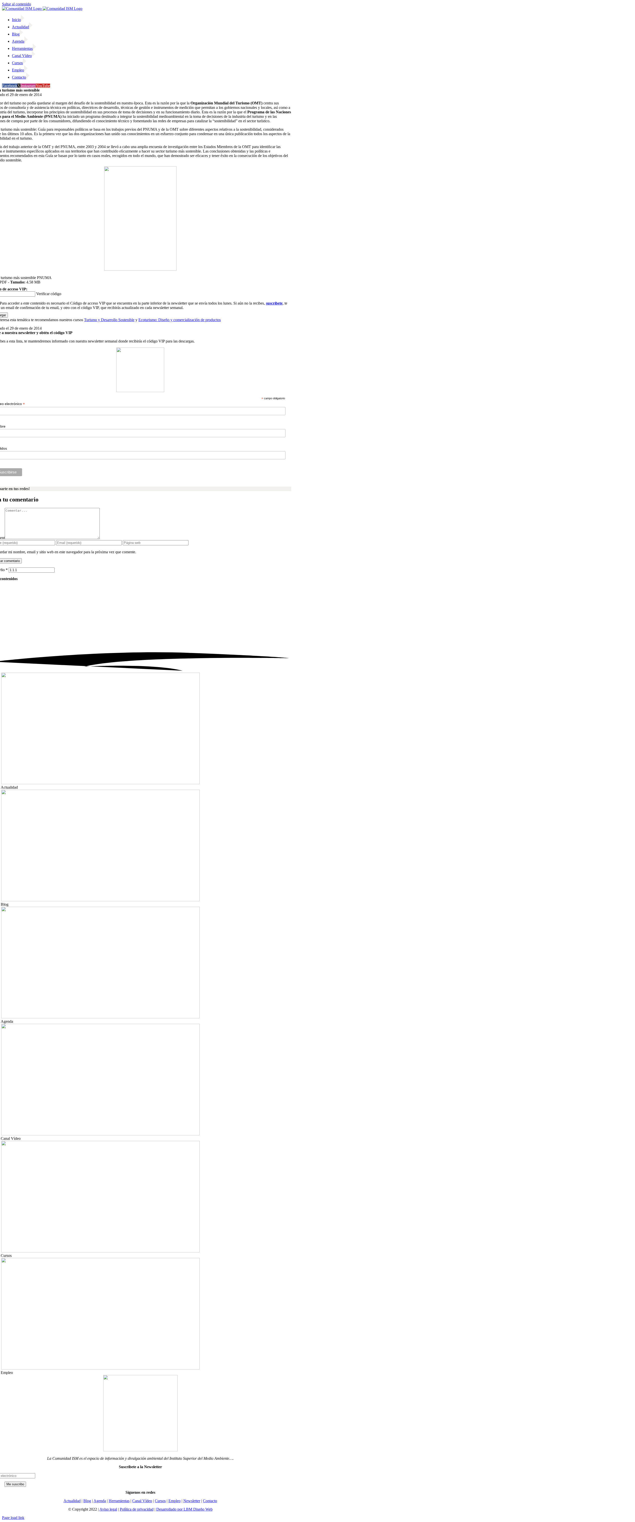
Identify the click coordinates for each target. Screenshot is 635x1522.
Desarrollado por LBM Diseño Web (184, 1509)
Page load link (13, 1518)
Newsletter (191, 1501)
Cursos (160, 1501)
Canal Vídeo (142, 1501)
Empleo (174, 1501)
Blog (87, 1501)
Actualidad (72, 1501)
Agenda (100, 1501)
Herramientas (119, 1501)
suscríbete (274, 303)
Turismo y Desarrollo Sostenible (109, 320)
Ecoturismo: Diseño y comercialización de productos (179, 320)
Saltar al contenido (16, 4)
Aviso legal (108, 1509)
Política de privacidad (137, 1509)
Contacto (210, 1501)
